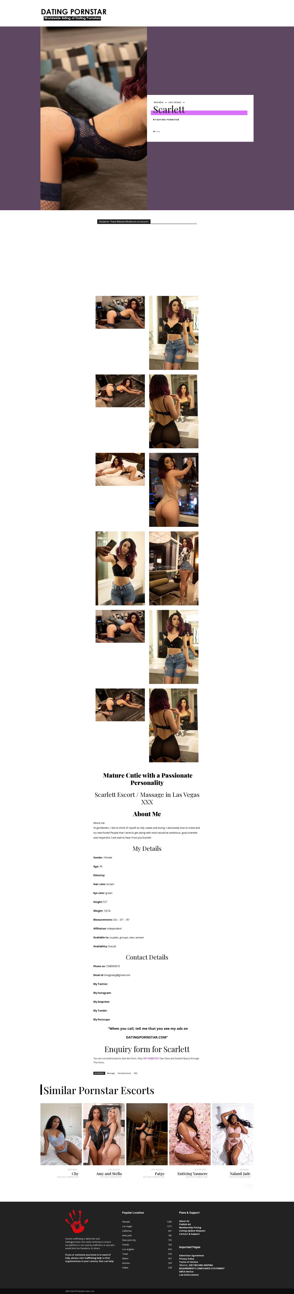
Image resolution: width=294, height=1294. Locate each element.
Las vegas (175, 102)
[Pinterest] (170, 125)
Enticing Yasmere (192, 1173)
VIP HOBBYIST (151, 1058)
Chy (75, 1173)
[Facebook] (156, 125)
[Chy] (61, 1134)
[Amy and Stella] (104, 1134)
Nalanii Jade (240, 1173)
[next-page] (251, 1186)
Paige (160, 1173)
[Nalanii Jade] (233, 1134)
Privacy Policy (186, 1258)
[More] (184, 125)
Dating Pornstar (168, 119)
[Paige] (147, 1134)
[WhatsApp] (177, 125)
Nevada (158, 102)
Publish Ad (185, 1224)
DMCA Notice (186, 1271)
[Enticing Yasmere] (190, 1134)
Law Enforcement (189, 1274)
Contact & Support (189, 1233)
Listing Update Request (192, 1230)
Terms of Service (188, 1261)
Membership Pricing (190, 1227)
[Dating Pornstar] (73, 15)
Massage (111, 1073)
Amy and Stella (109, 1173)
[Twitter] (163, 125)
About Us (184, 1221)
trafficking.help (93, 1257)
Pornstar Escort (124, 1073)
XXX (135, 1073)
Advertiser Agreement (191, 1255)
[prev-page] (246, 1186)
